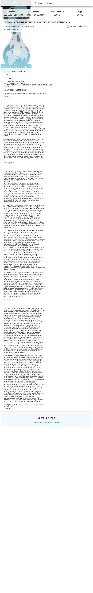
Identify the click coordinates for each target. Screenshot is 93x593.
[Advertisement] (46, 50)
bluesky (48, 422)
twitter (57, 422)
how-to (73, 26)
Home (39, 3)
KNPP (24, 26)
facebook (38, 422)
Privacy (50, 3)
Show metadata (11, 29)
